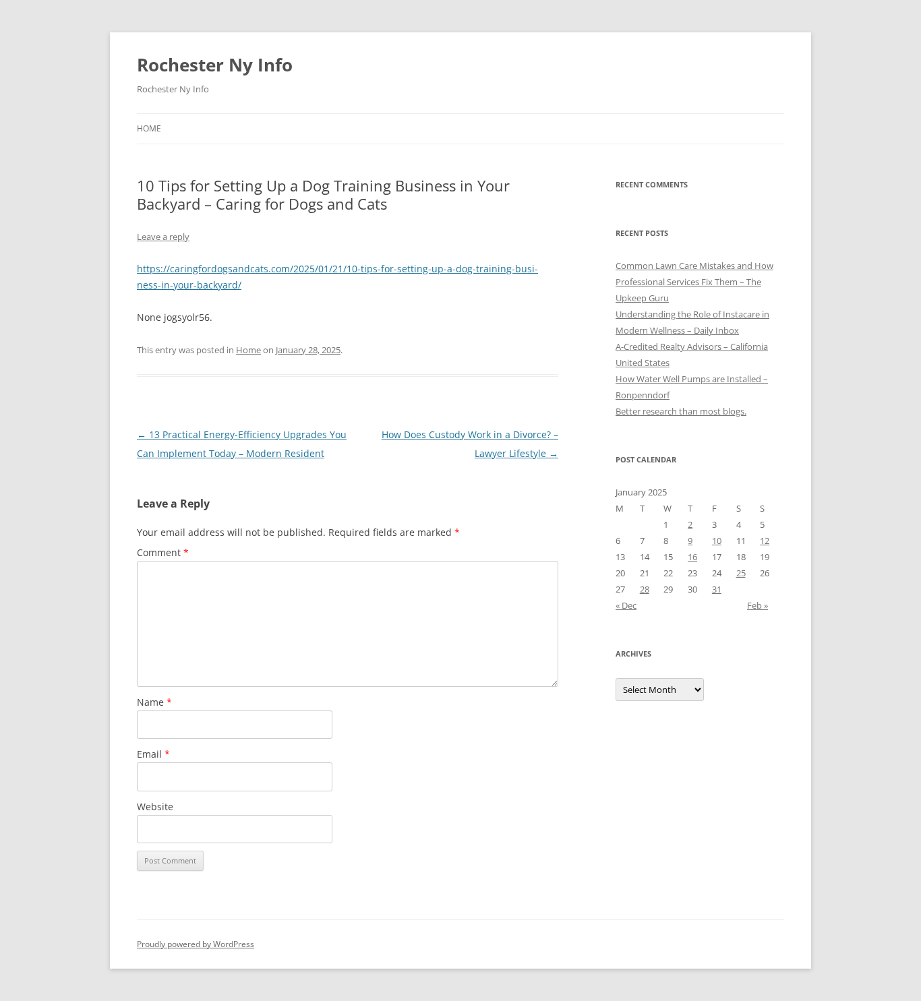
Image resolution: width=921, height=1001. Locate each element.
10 (716, 541)
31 (716, 589)
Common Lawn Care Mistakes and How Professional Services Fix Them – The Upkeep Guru (694, 282)
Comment (163, 552)
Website (155, 806)
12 (764, 541)
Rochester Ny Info (215, 65)
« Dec (626, 605)
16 (692, 557)
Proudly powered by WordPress (195, 944)
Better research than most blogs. (681, 411)
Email (153, 754)
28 (644, 589)
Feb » (757, 605)
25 (741, 573)
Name (154, 702)
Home (149, 128)
